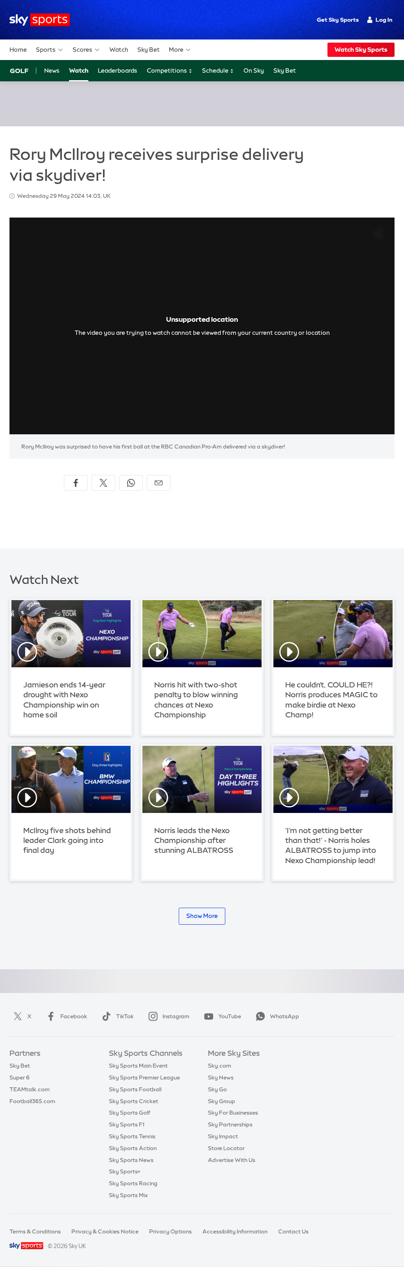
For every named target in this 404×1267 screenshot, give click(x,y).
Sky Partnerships (230, 1124)
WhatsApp (284, 1016)
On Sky (253, 70)
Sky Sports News (131, 1160)
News (52, 70)
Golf (19, 71)
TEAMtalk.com (29, 1089)
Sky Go (217, 1089)
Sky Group (221, 1101)
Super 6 (19, 1077)
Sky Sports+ (124, 1171)
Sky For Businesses (233, 1112)
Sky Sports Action (133, 1148)
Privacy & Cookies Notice (104, 1231)
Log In (384, 20)
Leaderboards (117, 70)
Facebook (73, 1016)
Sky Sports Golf (129, 1112)
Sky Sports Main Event (138, 1065)
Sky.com (219, 1065)
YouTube (229, 1016)
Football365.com (32, 1101)
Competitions (167, 70)
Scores (82, 50)
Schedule (216, 70)
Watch (118, 50)
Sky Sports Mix (128, 1195)
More (176, 50)
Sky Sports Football (135, 1089)
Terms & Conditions (35, 1231)
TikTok (125, 1016)
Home (18, 50)
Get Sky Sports (338, 20)
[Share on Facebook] (76, 483)
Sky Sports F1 (126, 1124)
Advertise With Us (231, 1160)
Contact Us (293, 1231)
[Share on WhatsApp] (131, 483)
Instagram (176, 1016)
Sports (46, 50)
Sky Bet (148, 50)
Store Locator (226, 1148)
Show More (202, 916)
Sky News (221, 1077)
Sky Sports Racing (133, 1183)
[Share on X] (103, 483)
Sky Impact (223, 1136)
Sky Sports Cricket (133, 1101)
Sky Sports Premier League (144, 1077)
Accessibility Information (234, 1231)
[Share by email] (158, 483)
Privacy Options (170, 1231)
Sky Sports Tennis (132, 1136)
